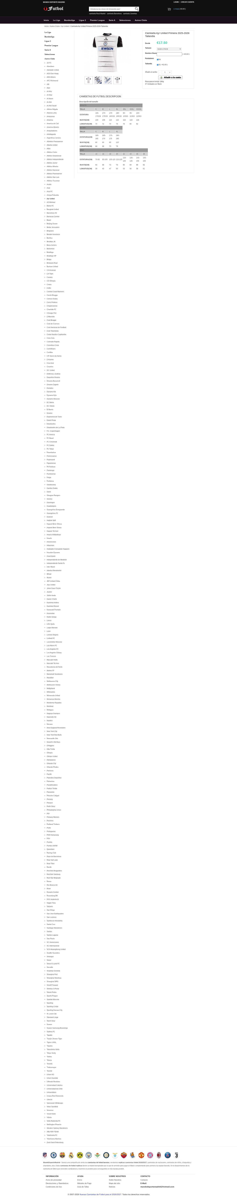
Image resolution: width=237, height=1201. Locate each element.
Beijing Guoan (51, 224)
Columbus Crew (52, 345)
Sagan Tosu (51, 903)
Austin (48, 184)
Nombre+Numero (152, 53)
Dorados (49, 388)
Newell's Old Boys (53, 742)
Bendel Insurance (53, 234)
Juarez (49, 592)
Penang (49, 799)
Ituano (48, 578)
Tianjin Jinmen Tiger (54, 1039)
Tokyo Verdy (51, 1053)
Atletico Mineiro (52, 166)
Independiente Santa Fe (55, 563)
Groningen (50, 502)
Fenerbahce (51, 452)
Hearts (49, 538)
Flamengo (50, 470)
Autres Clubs (141, 20)
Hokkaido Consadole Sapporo (57, 549)
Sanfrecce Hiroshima (54, 921)
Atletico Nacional (52, 170)
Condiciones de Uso (54, 1187)
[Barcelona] (62, 1155)
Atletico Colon (51, 152)
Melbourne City (52, 681)
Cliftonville (50, 317)
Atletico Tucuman (53, 181)
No (160, 59)
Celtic (48, 288)
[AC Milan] (159, 1155)
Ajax (48, 88)
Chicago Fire (51, 313)
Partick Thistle (51, 788)
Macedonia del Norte (54, 667)
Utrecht (49, 1099)
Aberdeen (50, 66)
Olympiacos (51, 760)
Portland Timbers (53, 824)
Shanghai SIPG (52, 982)
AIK (47, 84)
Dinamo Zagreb (52, 385)
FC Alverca (50, 435)
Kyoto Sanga (51, 617)
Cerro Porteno (51, 302)
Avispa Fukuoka (52, 195)
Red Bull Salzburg (53, 874)
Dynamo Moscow (53, 399)
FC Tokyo (50, 449)
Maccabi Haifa (51, 660)
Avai (48, 188)
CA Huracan (51, 270)
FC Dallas (50, 445)
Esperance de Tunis (54, 417)
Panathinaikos (51, 785)
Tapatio (49, 1035)
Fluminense (51, 474)
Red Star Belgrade (53, 878)
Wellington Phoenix (53, 1125)
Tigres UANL (51, 1042)
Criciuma (49, 360)
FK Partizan (50, 467)
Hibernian (50, 545)
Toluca (49, 1060)
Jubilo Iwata (51, 595)
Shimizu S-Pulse (52, 989)
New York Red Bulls (54, 735)
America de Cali (52, 124)
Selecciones (125, 20)
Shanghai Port (51, 974)
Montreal (49, 706)
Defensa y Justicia (53, 374)
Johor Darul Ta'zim (53, 588)
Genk (48, 492)
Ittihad (48, 574)
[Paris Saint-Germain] (168, 1155)
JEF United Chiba (53, 581)
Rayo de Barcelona (53, 856)
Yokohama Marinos (53, 1139)
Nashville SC (51, 717)
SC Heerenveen (52, 942)
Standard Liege (52, 1017)
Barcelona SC (51, 213)
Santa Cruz (50, 924)
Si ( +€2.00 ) (163, 65)
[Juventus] (176, 1155)
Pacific (49, 774)
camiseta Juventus (130, 14)
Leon (48, 631)
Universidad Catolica (54, 1085)
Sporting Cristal (52, 1007)
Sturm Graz (50, 1021)
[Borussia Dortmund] (80, 1155)
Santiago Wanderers (54, 928)
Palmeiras (50, 781)
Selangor (50, 957)
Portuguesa (50, 831)
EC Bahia (50, 402)
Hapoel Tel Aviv (52, 531)
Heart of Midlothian (53, 535)
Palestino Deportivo (53, 778)
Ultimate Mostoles (53, 1082)
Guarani (49, 517)
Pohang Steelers (52, 817)
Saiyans (49, 906)
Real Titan (50, 864)
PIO (48, 814)
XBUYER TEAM (52, 1132)
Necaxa (49, 724)
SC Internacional (52, 946)
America (49, 120)
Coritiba (49, 352)
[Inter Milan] (106, 1155)
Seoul (48, 960)
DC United (50, 370)
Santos (49, 931)
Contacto (144, 1180)
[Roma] (124, 1155)
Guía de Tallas (83, 1187)
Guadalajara (51, 506)
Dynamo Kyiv (51, 395)
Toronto (49, 1064)
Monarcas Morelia (53, 699)
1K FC (48, 63)
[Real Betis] (97, 1155)
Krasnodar (50, 613)
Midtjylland (50, 688)
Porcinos (49, 821)
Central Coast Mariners (55, 292)
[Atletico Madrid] (45, 1155)
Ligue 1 (82, 20)
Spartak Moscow (52, 999)
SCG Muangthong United (56, 949)
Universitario (51, 1092)
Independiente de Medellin (56, 560)
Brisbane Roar (52, 263)
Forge (48, 477)
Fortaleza (50, 481)
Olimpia (49, 753)
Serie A (112, 20)
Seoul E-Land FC (53, 964)
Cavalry (49, 277)
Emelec (49, 413)
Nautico (49, 721)
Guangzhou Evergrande (55, 510)
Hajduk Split (51, 520)
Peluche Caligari (52, 796)
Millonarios (50, 692)
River (48, 889)
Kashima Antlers (52, 603)
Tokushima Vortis (52, 1049)
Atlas (48, 149)
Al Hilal (49, 95)
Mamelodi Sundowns (54, 674)
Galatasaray (51, 485)
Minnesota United (53, 696)
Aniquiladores (51, 131)
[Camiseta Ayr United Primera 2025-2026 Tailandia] (88, 77)
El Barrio (49, 410)
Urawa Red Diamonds (54, 1096)
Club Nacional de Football (56, 327)
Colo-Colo (50, 338)
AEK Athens (51, 77)
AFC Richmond (52, 81)
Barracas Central (52, 217)
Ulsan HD (50, 1074)
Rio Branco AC (52, 885)
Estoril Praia (51, 420)
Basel (48, 220)
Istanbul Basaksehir (53, 570)
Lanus (48, 620)
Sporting (49, 1003)
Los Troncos (51, 656)
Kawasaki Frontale (53, 610)
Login (176, 2)
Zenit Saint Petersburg (54, 1142)
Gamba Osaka (51, 488)
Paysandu (50, 792)
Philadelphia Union (53, 810)
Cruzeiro (49, 367)
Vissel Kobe (51, 1114)
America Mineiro (52, 127)
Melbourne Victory (53, 685)
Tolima (49, 1057)
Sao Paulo (50, 939)
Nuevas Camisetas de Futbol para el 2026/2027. (101, 1194)
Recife (49, 867)
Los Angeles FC (52, 649)
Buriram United (52, 267)
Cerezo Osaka (51, 299)
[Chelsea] (53, 1155)
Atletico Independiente (55, 159)
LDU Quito (50, 624)
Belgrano (50, 231)
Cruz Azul (50, 363)
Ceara (48, 284)
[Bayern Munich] (150, 1155)
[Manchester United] (141, 1155)
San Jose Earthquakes (55, 914)
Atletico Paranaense (54, 174)
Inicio (46, 20)
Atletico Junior (51, 163)
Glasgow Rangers (53, 495)
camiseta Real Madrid (97, 14)
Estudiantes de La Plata (55, 427)
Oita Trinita (50, 749)
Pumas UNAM (51, 846)
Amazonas (50, 116)
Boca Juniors (51, 245)
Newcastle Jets (52, 738)
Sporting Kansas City (54, 1010)
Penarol (49, 803)
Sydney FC (50, 1032)
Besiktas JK (50, 242)
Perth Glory (50, 806)
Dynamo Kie (51, 392)
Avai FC (49, 191)
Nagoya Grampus (53, 713)
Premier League (97, 20)
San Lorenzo (51, 917)
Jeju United (50, 585)
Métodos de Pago (84, 1183)
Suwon (49, 1024)
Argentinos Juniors (53, 138)
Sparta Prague (52, 996)
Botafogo (49, 252)
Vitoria (49, 1117)
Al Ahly (49, 91)
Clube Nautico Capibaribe (56, 334)
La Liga (56, 20)
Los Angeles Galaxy (54, 653)
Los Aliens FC (51, 645)
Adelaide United (52, 70)
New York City (51, 731)
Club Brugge (51, 320)
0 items (177, 9)
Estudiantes (51, 424)
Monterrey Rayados (53, 703)
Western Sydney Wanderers (57, 1128)
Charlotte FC (51, 309)
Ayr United (65, 26)
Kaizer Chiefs (51, 599)
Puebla (49, 842)
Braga (48, 259)
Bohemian (50, 249)
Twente (49, 1071)
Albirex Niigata (52, 109)
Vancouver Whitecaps (54, 1103)
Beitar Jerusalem (52, 227)
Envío (79, 1180)
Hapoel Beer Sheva (53, 528)
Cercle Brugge (52, 295)
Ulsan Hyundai (52, 1078)
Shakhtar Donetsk (53, 971)
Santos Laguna (52, 935)
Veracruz (49, 1110)
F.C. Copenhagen (53, 431)
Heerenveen (51, 542)
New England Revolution (55, 728)
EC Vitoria (50, 406)
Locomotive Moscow (54, 642)
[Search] (136, 9)
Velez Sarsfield (52, 1107)
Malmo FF (50, 671)
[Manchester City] (89, 1155)
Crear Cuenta (187, 2)
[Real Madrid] (71, 1155)
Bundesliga (69, 20)
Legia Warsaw (51, 628)
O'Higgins (50, 746)
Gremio (49, 499)
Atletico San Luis (52, 177)
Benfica (49, 238)
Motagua (49, 710)
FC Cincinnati (51, 442)
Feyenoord (50, 460)
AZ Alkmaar (50, 202)
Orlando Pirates (52, 767)
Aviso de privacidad (53, 1180)
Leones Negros (52, 635)
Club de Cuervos (52, 324)
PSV (48, 839)
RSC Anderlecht (52, 899)
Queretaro (50, 849)
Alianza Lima (51, 113)
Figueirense (51, 463)
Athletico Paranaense (54, 141)
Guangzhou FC (52, 513)
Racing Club (51, 853)
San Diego (50, 910)
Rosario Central (52, 892)
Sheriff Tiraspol (52, 985)
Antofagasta (51, 134)
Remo (48, 881)
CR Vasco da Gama (53, 356)
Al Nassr (49, 99)
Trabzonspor (51, 1067)
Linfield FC (50, 638)
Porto (48, 828)
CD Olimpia (50, 281)
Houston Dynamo (53, 553)
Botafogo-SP (51, 256)
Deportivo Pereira (53, 377)
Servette (49, 967)
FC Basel (50, 438)
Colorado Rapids (53, 342)
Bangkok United (52, 209)
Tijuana (49, 1046)
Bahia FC (50, 206)
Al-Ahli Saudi (51, 106)
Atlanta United (51, 145)
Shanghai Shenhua (53, 978)
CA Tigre (49, 274)
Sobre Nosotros (115, 1180)
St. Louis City (51, 1014)
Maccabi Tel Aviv (52, 663)
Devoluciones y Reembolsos (57, 1183)
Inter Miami (50, 567)
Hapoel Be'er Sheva (54, 524)
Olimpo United (51, 756)
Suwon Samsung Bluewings (57, 1028)
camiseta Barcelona (114, 14)
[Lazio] (115, 1155)
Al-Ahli (49, 102)
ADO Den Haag (52, 74)
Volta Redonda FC (53, 1121)
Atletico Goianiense (53, 156)
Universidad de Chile (54, 1089)
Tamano (148, 48)
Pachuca (49, 771)
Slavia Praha (51, 992)
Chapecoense (51, 306)
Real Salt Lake (52, 860)
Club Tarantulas (52, 331)
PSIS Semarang (52, 835)
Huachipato (50, 556)
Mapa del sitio (114, 1183)
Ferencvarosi (51, 456)
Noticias (112, 1187)
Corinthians (50, 349)
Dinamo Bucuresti (53, 381)
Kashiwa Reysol (52, 606)
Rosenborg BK (52, 896)
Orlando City (51, 763)
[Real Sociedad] (132, 1155)
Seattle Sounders (53, 953)
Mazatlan (50, 678)
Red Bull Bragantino (54, 871)
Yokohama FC (51, 1135)
